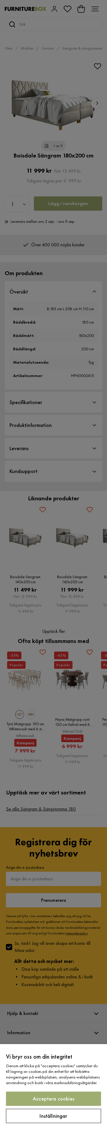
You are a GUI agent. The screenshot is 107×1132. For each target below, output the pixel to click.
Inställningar (53, 1115)
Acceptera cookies (53, 1098)
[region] (53, 1088)
